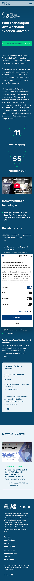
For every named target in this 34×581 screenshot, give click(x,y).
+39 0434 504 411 (11, 389)
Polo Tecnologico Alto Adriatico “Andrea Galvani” (18, 484)
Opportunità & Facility (13, 44)
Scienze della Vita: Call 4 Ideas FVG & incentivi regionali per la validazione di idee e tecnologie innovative (16, 474)
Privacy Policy (22, 567)
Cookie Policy (8, 569)
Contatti (7, 556)
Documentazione (10, 553)
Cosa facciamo (9, 540)
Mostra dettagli (23, 311)
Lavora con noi (9, 550)
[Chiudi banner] (31, 256)
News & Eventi (9, 547)
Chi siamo (7, 537)
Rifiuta (17, 323)
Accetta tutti (17, 317)
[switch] (29, 293)
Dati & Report (9, 560)
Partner (7, 543)
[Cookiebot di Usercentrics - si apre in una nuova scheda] (20, 256)
